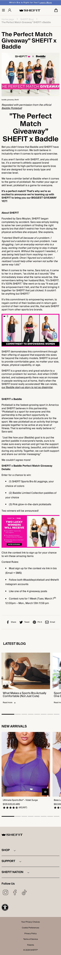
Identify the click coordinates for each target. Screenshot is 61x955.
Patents (30, 945)
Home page (8, 19)
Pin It (40, 622)
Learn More (46, 2)
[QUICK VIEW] (45, 791)
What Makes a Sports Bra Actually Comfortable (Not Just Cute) (24, 695)
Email (52, 622)
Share (13, 622)
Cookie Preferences (30, 928)
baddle (4, 100)
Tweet (26, 622)
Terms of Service (30, 939)
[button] (3, 10)
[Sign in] (10, 10)
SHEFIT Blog (27, 19)
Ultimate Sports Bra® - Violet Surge (20, 800)
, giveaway (10, 100)
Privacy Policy (30, 933)
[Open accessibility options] (5, 907)
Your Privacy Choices (30, 922)
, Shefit (16, 100)
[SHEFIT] (29, 10)
